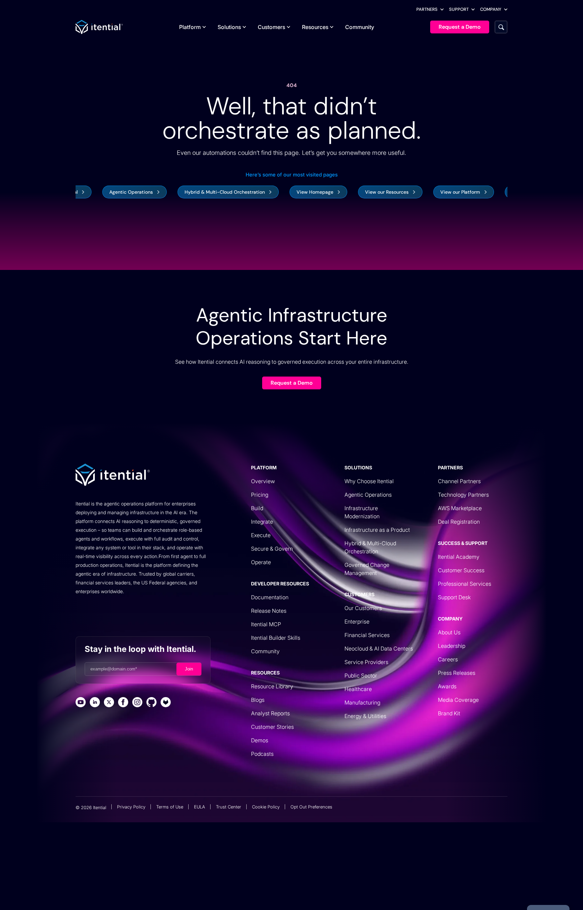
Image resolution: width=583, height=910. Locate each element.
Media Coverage (458, 699)
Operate (261, 562)
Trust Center (228, 806)
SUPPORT (459, 9)
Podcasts (262, 753)
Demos (259, 740)
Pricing (259, 494)
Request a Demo (292, 382)
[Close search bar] (399, 889)
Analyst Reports (270, 713)
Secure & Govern (272, 548)
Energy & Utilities (365, 716)
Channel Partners (459, 481)
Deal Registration (459, 521)
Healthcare (358, 689)
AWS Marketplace (460, 508)
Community (359, 27)
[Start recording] (366, 889)
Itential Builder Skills (275, 637)
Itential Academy (458, 556)
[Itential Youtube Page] (81, 703)
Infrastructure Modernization (362, 512)
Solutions (229, 27)
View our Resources (361, 192)
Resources (315, 27)
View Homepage (289, 192)
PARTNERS (427, 9)
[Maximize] (382, 889)
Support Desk (454, 597)
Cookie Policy (266, 806)
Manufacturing (362, 702)
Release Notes (268, 610)
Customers (271, 27)
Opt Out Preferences (311, 806)
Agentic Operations (106, 192)
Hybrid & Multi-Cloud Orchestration (199, 192)
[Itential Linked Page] (95, 703)
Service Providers (366, 662)
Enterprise (356, 621)
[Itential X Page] (109, 703)
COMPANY (490, 9)
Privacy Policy (131, 806)
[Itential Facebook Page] (123, 703)
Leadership (451, 645)
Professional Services (464, 583)
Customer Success (461, 570)
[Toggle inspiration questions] (182, 889)
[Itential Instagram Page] (137, 703)
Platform (190, 27)
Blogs (258, 699)
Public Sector (360, 675)
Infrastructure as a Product (377, 529)
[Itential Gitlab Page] (166, 703)
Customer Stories (272, 726)
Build (257, 508)
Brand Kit (449, 713)
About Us (449, 632)
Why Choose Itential (369, 481)
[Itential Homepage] (99, 27)
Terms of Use (169, 806)
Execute (261, 535)
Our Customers (363, 608)
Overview (263, 481)
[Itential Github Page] (151, 703)
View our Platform (435, 192)
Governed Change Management (366, 568)
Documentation (269, 597)
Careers (448, 659)
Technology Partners (463, 494)
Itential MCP (266, 624)
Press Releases (456, 672)
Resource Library (272, 686)
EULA (199, 806)
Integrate (262, 521)
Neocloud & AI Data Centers (378, 648)
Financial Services (367, 635)
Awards (447, 686)
